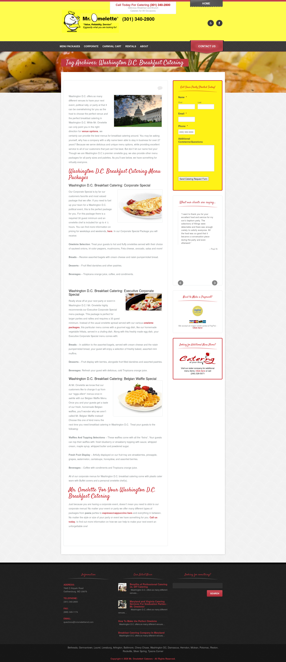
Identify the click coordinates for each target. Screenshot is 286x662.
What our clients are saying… (198, 202)
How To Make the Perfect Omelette (137, 621)
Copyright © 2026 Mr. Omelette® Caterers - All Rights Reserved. (143, 658)
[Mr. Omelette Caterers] (91, 40)
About (144, 46)
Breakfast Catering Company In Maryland (141, 632)
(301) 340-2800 (160, 5)
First (180, 102)
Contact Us (207, 46)
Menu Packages (70, 46)
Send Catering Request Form (193, 178)
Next (214, 283)
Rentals (130, 46)
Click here (197, 327)
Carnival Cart (111, 46)
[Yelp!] (211, 23)
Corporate (91, 46)
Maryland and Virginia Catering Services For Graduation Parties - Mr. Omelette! (148, 604)
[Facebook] (219, 23)
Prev (180, 283)
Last (200, 102)
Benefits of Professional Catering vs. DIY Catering (148, 585)
